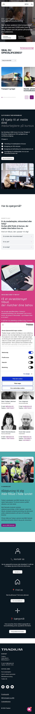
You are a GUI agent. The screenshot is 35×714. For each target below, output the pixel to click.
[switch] (30, 357)
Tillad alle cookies (17, 378)
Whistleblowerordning (6, 676)
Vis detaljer (26, 374)
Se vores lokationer (17, 600)
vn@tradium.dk (9, 437)
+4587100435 (10, 438)
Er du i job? (6, 241)
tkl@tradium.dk (27, 437)
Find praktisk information (17, 631)
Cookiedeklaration (6, 701)
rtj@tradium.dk (9, 406)
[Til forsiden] (3, 4)
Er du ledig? (6, 247)
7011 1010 (10, 665)
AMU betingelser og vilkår (7, 698)
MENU (27, 4)
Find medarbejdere (6, 672)
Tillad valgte (17, 383)
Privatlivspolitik (5, 694)
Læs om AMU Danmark (8, 525)
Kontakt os (17, 572)
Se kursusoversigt (27, 48)
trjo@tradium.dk (27, 406)
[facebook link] (3, 686)
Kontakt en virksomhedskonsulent (24, 37)
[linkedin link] (7, 686)
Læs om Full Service (8, 158)
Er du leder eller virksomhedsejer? (13, 236)
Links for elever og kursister (8, 674)
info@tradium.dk (9, 663)
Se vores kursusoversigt (7, 37)
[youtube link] (12, 686)
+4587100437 (10, 408)
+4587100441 (28, 408)
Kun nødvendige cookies (17, 388)
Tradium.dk (4, 679)
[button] (27, 97)
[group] (11, 78)
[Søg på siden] (32, 4)
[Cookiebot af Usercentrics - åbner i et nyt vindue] (26, 325)
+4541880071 (28, 438)
